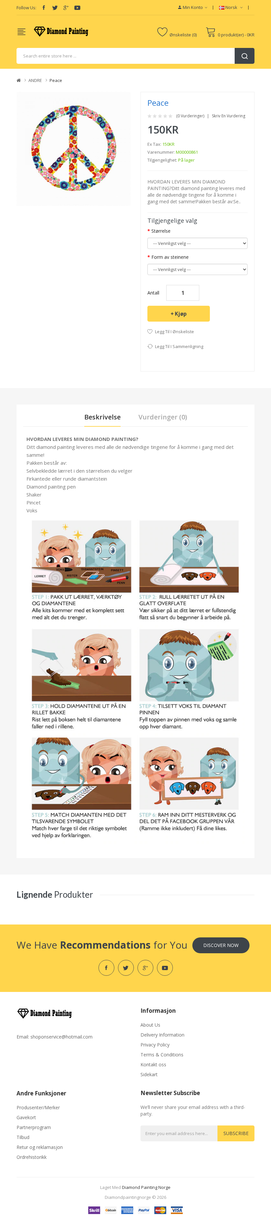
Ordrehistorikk (32, 1157)
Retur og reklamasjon (40, 1147)
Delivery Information (162, 1035)
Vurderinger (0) (162, 417)
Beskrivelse (102, 417)
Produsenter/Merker (38, 1107)
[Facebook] (44, 8)
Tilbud (23, 1137)
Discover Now (221, 945)
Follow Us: (26, 8)
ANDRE (35, 80)
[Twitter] (55, 8)
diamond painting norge (146, 1187)
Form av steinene (170, 257)
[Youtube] (77, 8)
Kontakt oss (153, 1064)
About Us (150, 1025)
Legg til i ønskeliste (174, 332)
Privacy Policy (155, 1045)
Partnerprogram (34, 1127)
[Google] (66, 8)
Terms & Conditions (161, 1054)
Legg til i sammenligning (179, 346)
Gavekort (26, 1117)
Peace (56, 80)
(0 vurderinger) (190, 116)
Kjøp (181, 313)
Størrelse (161, 231)
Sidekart (149, 1074)
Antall (153, 293)
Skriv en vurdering (228, 116)
